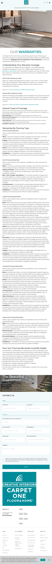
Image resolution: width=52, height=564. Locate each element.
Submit (26, 467)
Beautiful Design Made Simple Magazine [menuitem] (18, 544)
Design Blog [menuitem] (18, 548)
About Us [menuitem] (42, 535)
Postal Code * (5, 436)
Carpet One (5, 23)
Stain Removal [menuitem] (31, 535)
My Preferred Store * (31, 436)
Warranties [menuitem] (30, 549)
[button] (44, 2)
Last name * (29, 404)
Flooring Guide (13, 23)
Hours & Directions (7, 515)
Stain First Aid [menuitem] (31, 537)
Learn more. (34, 561)
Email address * (30, 427)
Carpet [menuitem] (4, 542)
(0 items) (49, 2)
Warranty (22, 23)
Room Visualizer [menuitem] (19, 535)
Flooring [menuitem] (4, 535)
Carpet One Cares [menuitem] (43, 541)
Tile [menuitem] (3, 547)
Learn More (5, 393)
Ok (42, 559)
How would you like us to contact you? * (11, 418)
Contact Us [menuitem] (43, 544)
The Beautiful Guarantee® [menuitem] (31, 546)
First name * (5, 404)
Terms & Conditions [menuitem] (43, 547)
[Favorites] (47, 2)
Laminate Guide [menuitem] (31, 540)
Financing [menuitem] (4, 552)
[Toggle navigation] (2, 3)
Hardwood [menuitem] (5, 540)
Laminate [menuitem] (4, 545)
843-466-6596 (35, 8)
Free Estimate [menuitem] (5, 550)
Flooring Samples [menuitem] (17, 538)
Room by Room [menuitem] (44, 537)
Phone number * (6, 427)
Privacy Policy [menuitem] (43, 550)
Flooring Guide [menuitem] (31, 542)
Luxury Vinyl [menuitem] (5, 537)
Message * (4, 445)
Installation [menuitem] (30, 551)
